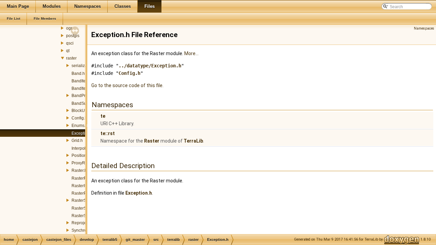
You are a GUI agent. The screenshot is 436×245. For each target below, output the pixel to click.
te (102, 116)
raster (71, 58)
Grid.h (77, 140)
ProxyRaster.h (84, 163)
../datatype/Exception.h (150, 65)
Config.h (79, 118)
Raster (151, 141)
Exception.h (82, 133)
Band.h (78, 73)
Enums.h (80, 125)
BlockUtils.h (82, 110)
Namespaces (424, 28)
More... (191, 53)
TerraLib (193, 141)
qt (67, 50)
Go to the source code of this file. (127, 85)
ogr (69, 28)
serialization (83, 65)
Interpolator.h (84, 148)
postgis (72, 35)
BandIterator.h (84, 81)
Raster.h (79, 170)
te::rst (107, 133)
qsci (70, 43)
